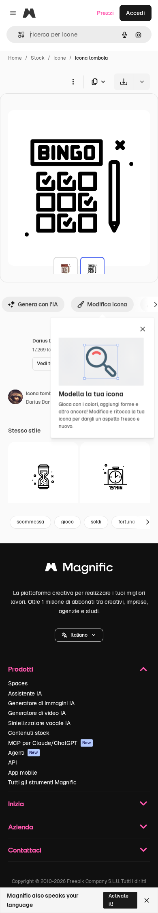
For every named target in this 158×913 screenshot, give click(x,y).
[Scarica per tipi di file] (98, 81)
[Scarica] (124, 81)
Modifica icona (107, 304)
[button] (79, 635)
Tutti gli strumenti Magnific (42, 782)
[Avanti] (147, 522)
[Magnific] (79, 569)
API (12, 762)
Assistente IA (25, 693)
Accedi (135, 13)
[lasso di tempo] (43, 477)
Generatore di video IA (37, 713)
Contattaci (24, 850)
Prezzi (105, 13)
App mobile (22, 772)
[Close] (146, 900)
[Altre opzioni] (73, 81)
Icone (59, 58)
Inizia (16, 803)
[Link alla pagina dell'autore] (15, 398)
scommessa (30, 522)
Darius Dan (38, 402)
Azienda (20, 827)
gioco (67, 522)
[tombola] (65, 269)
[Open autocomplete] (18, 35)
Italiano (79, 635)
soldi (96, 522)
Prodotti (20, 669)
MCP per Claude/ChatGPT (49, 743)
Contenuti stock (28, 732)
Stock (38, 58)
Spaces (18, 683)
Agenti (23, 752)
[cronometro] (115, 477)
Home (15, 58)
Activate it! (118, 900)
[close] (142, 329)
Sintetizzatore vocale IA (39, 723)
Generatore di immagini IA (41, 703)
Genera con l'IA (38, 304)
